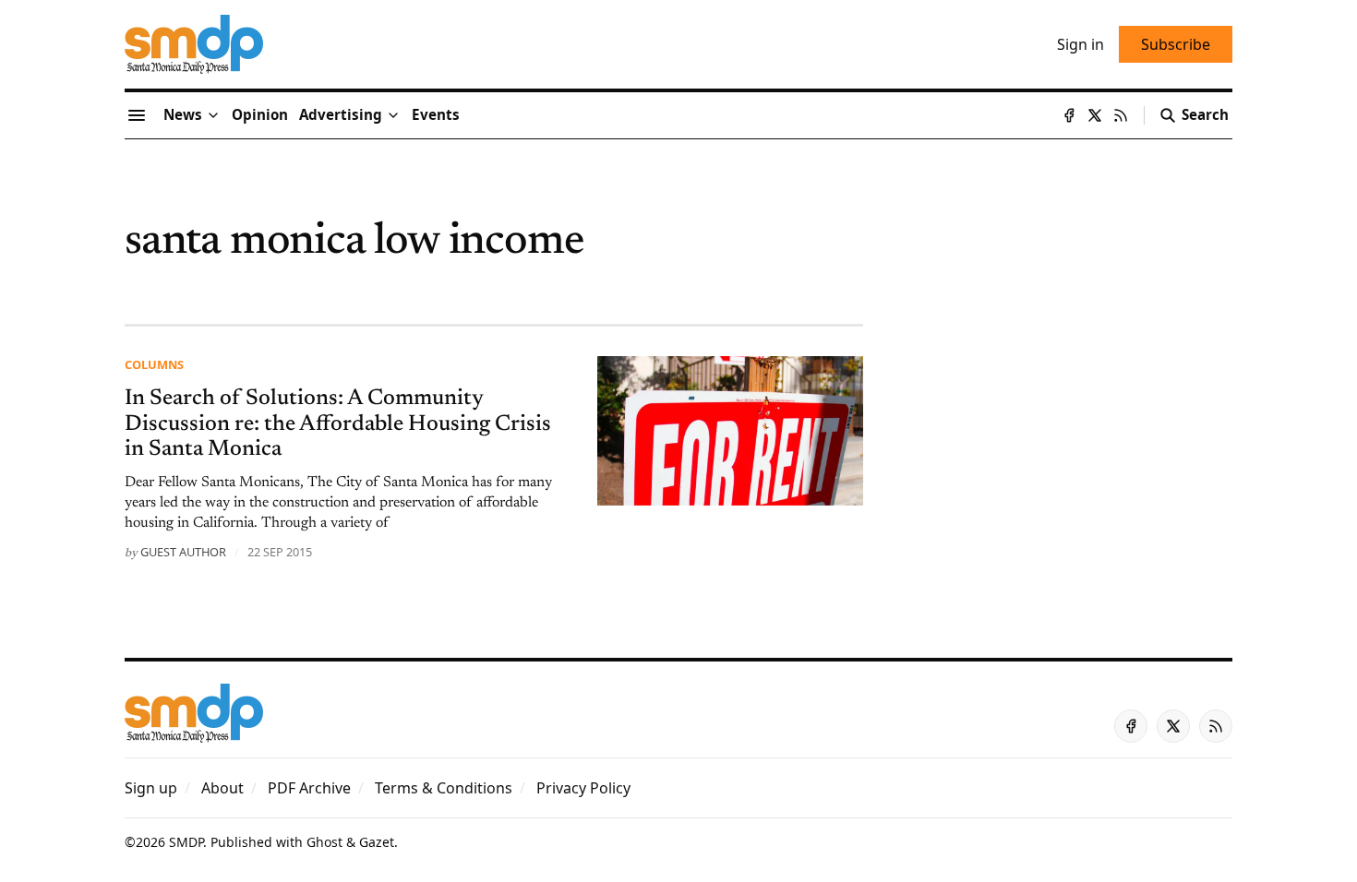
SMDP (186, 842)
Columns (154, 364)
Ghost (324, 842)
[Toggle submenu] (213, 115)
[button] (340, 115)
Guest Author (183, 551)
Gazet (376, 842)
